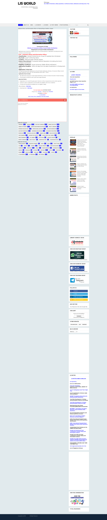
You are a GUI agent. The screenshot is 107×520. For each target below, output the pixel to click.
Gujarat (25, 145)
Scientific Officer (51, 137)
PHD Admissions (74, 324)
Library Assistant (52, 124)
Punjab (20, 152)
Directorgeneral (22, 137)
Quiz (80, 324)
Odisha (50, 150)
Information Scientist (34, 135)
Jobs (31, 25)
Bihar (48, 143)
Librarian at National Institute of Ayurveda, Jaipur (81, 150)
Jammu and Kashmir (54, 145)
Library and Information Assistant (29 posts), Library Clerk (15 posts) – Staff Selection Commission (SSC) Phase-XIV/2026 (82, 143)
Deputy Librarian (52, 126)
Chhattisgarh (57, 143)
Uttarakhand (32, 154)
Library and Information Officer (38, 126)
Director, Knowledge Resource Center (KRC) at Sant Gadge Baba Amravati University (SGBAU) (82, 174)
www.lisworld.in (42, 94)
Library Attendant (23, 126)
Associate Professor (51, 128)
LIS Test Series (54, 25)
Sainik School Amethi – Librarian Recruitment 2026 (82, 157)
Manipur (20, 150)
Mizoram (35, 150)
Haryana (33, 145)
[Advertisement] (66, 13)
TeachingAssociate (54, 139)
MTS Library (32, 137)
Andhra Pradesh (22, 143)
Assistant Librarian (39, 124)
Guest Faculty (32, 139)
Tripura (52, 152)
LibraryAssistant (43, 139)
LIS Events (38, 25)
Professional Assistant (38, 128)
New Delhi (42, 150)
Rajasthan (28, 152)
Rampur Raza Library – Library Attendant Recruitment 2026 (82, 180)
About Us (26, 25)
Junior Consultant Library (48, 135)
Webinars (21, 124)
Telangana (45, 152)
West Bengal (41, 154)
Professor (21, 133)
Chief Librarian (22, 135)
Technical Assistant (31, 133)
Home (20, 25)
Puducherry (58, 150)
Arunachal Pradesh (33, 143)
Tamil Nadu (36, 152)
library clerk (43, 133)
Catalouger (41, 137)
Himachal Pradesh (42, 145)
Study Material (64, 25)
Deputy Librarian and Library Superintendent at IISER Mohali (82, 165)
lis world (27, 516)
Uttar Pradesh (22, 154)
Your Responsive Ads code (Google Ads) (78, 306)
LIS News (45, 25)
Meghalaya (27, 150)
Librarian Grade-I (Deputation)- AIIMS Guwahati (81, 187)
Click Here (28, 86)
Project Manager (22, 139)
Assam (42, 143)
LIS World (27, 3)
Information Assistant (24, 128)
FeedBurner (81, 317)
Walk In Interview (53, 133)
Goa (19, 145)
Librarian (29, 124)
